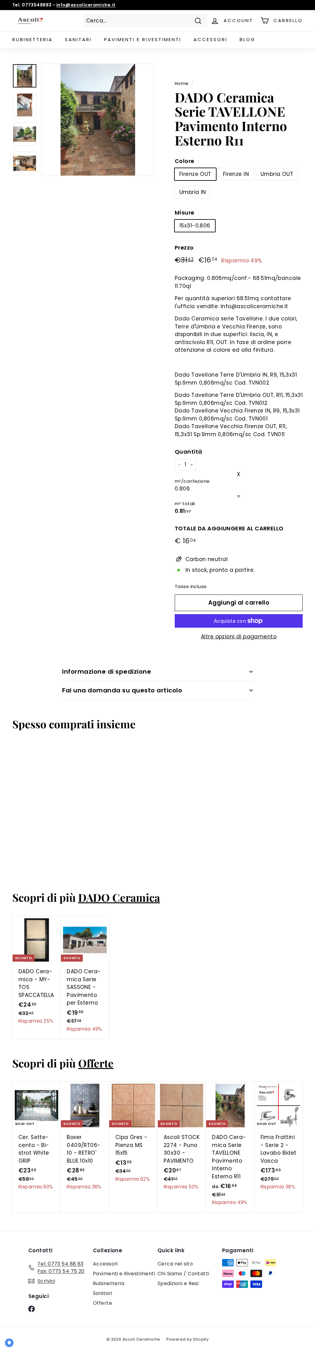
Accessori (210, 39)
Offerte (96, 1063)
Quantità (188, 451)
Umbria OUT (277, 174)
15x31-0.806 (194, 225)
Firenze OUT (195, 174)
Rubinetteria (32, 39)
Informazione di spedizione (106, 671)
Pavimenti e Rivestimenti (124, 1273)
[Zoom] (98, 120)
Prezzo (184, 247)
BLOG (247, 39)
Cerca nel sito (175, 1263)
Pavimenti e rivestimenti (142, 39)
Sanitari (78, 39)
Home (182, 83)
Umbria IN (192, 192)
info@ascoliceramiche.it (86, 5)
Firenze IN (236, 174)
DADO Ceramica (119, 897)
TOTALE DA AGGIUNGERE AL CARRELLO (229, 528)
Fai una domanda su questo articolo (122, 690)
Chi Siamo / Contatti (183, 1273)
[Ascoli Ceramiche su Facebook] (31, 1308)
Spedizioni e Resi (178, 1283)
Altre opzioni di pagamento (239, 636)
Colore (184, 161)
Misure (184, 212)
